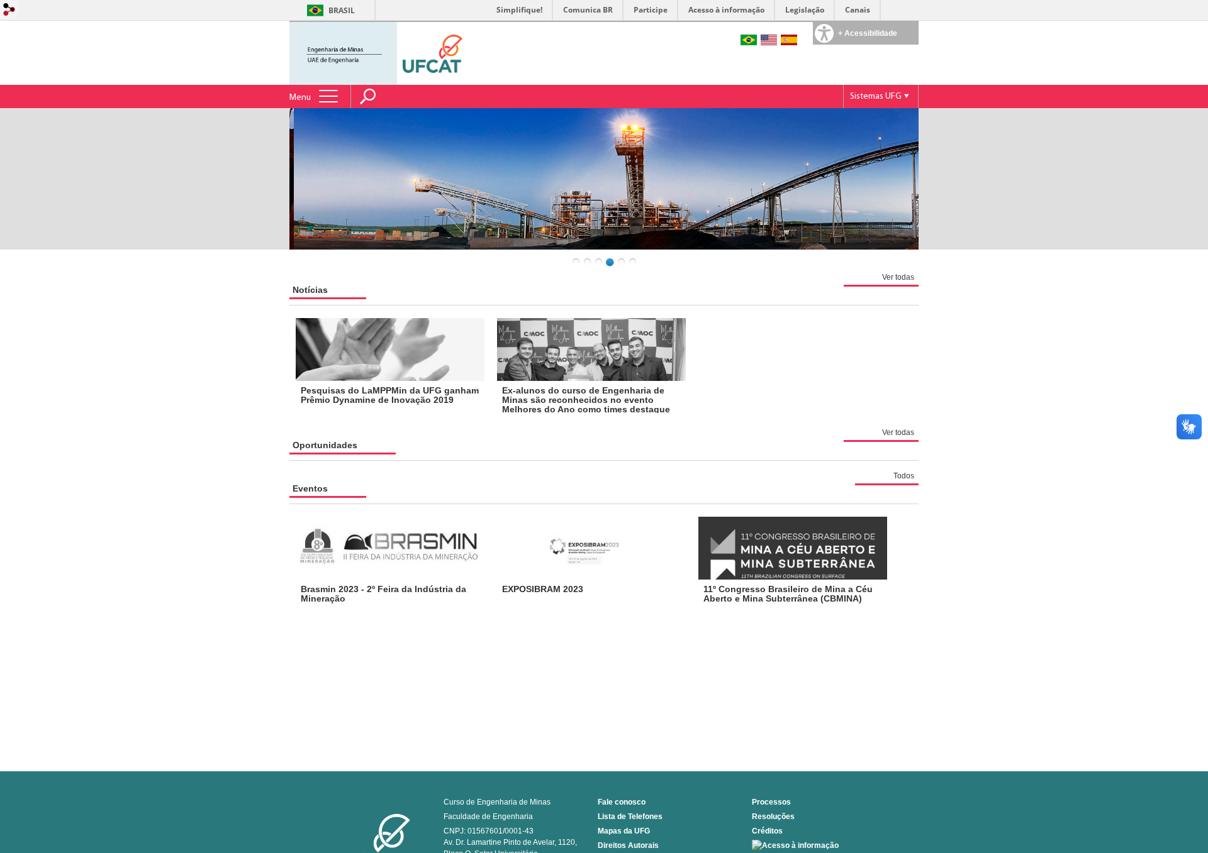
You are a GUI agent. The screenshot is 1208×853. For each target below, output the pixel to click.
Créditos (767, 831)
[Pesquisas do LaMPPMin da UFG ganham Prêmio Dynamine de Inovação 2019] (390, 349)
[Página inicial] (344, 52)
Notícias (310, 290)
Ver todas (898, 277)
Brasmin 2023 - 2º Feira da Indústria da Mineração (383, 593)
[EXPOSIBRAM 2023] (591, 548)
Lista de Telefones (630, 816)
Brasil (341, 10)
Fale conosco (622, 802)
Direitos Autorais (628, 845)
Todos (903, 475)
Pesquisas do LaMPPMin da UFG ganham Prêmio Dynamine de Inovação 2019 (390, 395)
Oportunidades (325, 445)
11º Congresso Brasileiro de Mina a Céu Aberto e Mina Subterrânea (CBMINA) (788, 593)
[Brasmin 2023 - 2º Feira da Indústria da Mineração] (390, 548)
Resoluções (773, 816)
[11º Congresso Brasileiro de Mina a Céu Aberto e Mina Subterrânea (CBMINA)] (792, 548)
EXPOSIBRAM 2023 (542, 589)
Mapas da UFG (624, 831)
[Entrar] (9, 10)
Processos (771, 802)
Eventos (310, 488)
